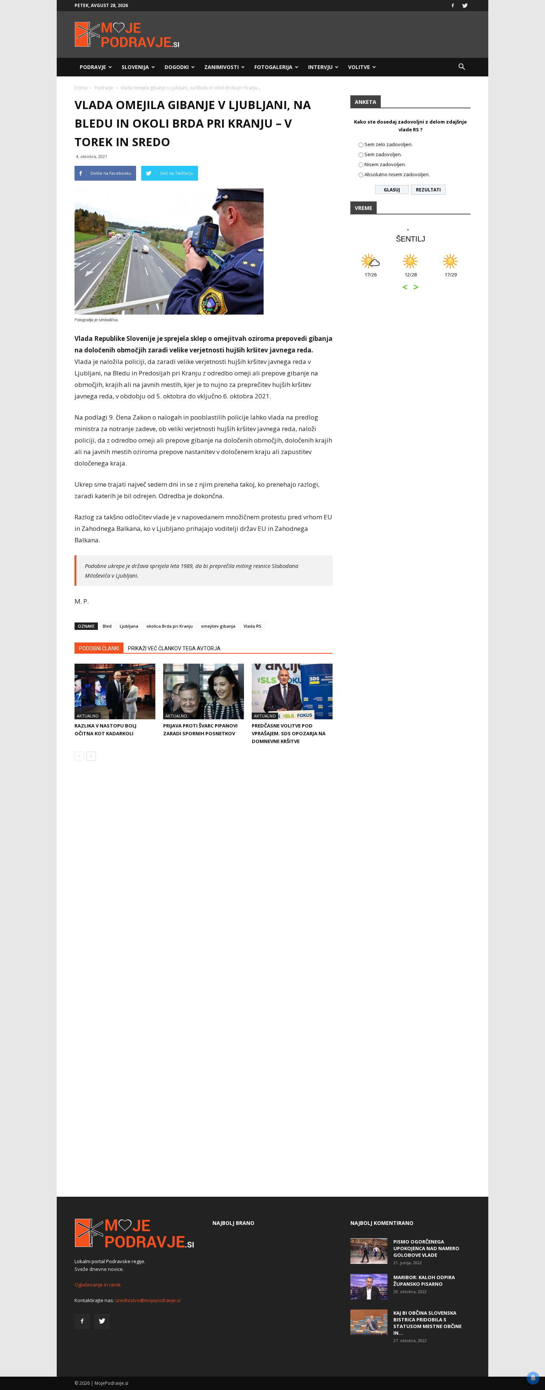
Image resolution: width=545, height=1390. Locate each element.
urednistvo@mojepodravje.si (148, 1300)
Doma (81, 88)
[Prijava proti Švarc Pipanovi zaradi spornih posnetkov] (203, 691)
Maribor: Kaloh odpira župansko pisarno (424, 1280)
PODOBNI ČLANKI (99, 648)
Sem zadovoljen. (383, 154)
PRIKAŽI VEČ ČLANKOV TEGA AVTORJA (174, 648)
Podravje (93, 66)
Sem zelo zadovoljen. (388, 144)
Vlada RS (252, 626)
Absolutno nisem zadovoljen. (397, 174)
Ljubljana (129, 626)
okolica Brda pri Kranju (169, 626)
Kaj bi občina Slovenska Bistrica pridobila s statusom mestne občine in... (427, 1323)
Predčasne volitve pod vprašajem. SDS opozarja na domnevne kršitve (289, 733)
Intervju (320, 66)
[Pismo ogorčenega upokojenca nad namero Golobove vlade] (368, 1251)
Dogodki (177, 66)
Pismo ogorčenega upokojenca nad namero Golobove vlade (426, 1248)
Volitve (359, 66)
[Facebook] (452, 5)
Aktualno (88, 716)
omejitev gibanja (218, 626)
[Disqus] (204, 879)
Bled (107, 626)
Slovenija (135, 66)
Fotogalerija (273, 66)
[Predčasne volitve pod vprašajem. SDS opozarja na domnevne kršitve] (292, 691)
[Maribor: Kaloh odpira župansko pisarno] (368, 1286)
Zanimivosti (221, 66)
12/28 (410, 278)
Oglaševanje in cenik (98, 1284)
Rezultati (428, 190)
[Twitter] (464, 5)
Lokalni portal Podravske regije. (110, 1261)
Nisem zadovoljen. (385, 164)
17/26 (370, 278)
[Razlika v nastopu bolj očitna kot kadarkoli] (115, 691)
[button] (461, 67)
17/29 (451, 278)
